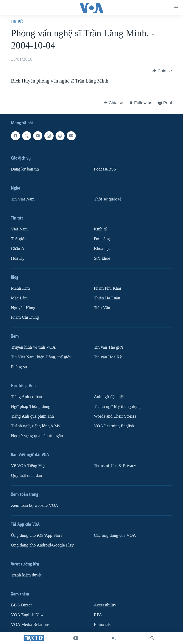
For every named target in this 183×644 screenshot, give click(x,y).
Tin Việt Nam (23, 199)
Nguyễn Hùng (23, 308)
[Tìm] (152, 638)
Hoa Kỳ (18, 258)
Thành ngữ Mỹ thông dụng (117, 406)
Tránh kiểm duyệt (26, 575)
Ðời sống (102, 239)
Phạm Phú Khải (107, 288)
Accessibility (105, 605)
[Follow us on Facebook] (15, 135)
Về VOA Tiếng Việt (28, 465)
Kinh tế (100, 229)
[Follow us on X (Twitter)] (26, 135)
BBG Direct (21, 605)
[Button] (162, 70)
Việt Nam (19, 229)
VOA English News (28, 615)
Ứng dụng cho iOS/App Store (36, 535)
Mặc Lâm (19, 298)
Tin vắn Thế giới (108, 347)
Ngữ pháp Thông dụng (30, 406)
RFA (98, 615)
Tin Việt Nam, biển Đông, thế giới (41, 357)
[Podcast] (60, 135)
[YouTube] (75, 638)
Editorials (102, 624)
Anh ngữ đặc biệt (109, 397)
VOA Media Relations (30, 624)
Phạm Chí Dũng (25, 317)
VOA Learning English (114, 426)
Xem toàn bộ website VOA (34, 505)
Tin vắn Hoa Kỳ (108, 357)
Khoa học (102, 248)
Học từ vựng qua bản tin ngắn (37, 436)
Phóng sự (19, 367)
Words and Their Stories (115, 416)
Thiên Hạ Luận (107, 298)
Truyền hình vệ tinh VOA (33, 347)
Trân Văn (102, 308)
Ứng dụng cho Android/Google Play (42, 545)
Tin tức (17, 21)
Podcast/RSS (105, 169)
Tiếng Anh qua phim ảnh (32, 416)
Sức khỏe (102, 258)
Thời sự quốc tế (107, 199)
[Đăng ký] (71, 135)
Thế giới (18, 239)
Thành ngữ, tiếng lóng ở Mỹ (35, 426)
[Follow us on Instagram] (48, 135)
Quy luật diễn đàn (26, 475)
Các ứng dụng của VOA (115, 535)
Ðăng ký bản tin (25, 169)
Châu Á (17, 248)
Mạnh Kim (20, 288)
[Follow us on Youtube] (37, 135)
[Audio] (114, 638)
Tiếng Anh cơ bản (26, 397)
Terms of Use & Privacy (115, 465)
